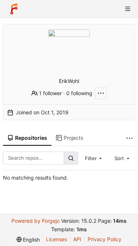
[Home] (14, 8)
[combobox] (94, 157)
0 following (79, 93)
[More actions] (101, 93)
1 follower (50, 93)
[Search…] (71, 158)
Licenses (56, 239)
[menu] (28, 239)
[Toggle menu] (127, 8)
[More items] (129, 138)
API (77, 239)
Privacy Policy (104, 239)
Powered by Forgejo (35, 221)
